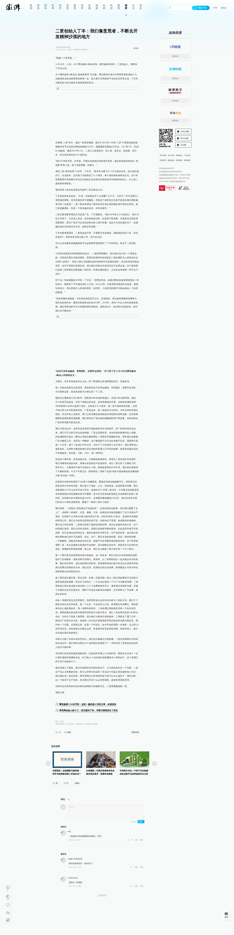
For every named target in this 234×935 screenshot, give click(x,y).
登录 (215, 8)
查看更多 (175, 56)
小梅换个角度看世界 (75, 859)
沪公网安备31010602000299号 (170, 172)
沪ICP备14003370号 (166, 168)
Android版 (185, 131)
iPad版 (183, 145)
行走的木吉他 (72, 878)
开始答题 (175, 101)
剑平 (69, 832)
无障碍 (223, 8)
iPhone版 (184, 138)
